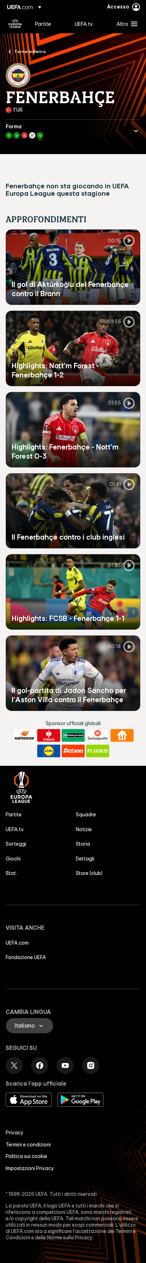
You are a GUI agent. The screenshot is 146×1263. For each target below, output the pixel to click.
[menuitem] (48, 23)
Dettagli (85, 859)
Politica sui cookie (26, 1156)
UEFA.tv (15, 829)
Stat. (11, 873)
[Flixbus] (97, 751)
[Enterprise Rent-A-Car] (73, 735)
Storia (83, 844)
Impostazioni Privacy (30, 1168)
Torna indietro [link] (30, 51)
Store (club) (89, 873)
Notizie (84, 829)
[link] (43, 23)
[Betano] (73, 751)
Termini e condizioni (28, 1144)
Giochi (13, 859)
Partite (14, 814)
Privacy (14, 1132)
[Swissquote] (97, 735)
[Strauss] (48, 735)
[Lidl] (48, 751)
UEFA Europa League (15, 23)
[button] (125, 23)
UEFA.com (17, 943)
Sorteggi (16, 844)
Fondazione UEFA (26, 957)
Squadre (86, 814)
